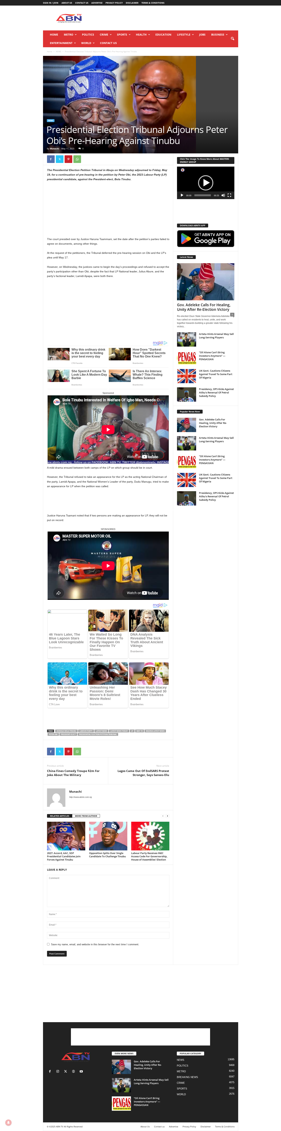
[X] (59, 159)
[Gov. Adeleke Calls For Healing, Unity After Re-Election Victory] (205, 281)
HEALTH (141, 34)
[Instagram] (59, 1071)
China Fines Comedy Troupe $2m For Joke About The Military (73, 773)
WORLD (86, 43)
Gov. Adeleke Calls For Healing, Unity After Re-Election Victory (204, 307)
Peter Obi (53, 734)
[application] (205, 183)
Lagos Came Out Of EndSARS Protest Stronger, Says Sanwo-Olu (143, 773)
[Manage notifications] (8, 1123)
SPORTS (122, 34)
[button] (232, 39)
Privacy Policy (114, 2)
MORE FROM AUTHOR (86, 815)
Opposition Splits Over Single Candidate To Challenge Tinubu (107, 854)
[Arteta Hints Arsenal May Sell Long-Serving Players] (186, 339)
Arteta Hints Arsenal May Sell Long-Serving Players (216, 335)
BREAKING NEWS (187, 1077)
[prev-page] (163, 816)
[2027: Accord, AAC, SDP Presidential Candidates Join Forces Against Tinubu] (66, 836)
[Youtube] (81, 1071)
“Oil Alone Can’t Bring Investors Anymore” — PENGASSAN (212, 356)
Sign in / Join (50, 2)
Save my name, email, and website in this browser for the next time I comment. (95, 944)
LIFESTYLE (183, 34)
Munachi (54, 148)
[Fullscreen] (229, 195)
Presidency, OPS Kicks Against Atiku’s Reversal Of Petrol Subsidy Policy (216, 392)
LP (132, 731)
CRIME (104, 34)
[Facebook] (51, 159)
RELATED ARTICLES (59, 815)
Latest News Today (119, 731)
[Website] (74, 1071)
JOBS (202, 34)
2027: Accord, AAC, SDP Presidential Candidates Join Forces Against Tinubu (63, 856)
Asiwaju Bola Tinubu (66, 731)
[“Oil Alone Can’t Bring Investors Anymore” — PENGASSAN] (186, 358)
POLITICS (88, 34)
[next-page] (167, 816)
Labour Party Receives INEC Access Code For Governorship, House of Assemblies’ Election (149, 856)
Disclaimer (132, 2)
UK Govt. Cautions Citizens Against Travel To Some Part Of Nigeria (215, 374)
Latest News (101, 731)
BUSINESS (217, 34)
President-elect (68, 734)
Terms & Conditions (152, 2)
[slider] (202, 195)
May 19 (139, 731)
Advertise (96, 2)
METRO (68, 34)
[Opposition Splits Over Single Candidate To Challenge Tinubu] (108, 836)
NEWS (58, 51)
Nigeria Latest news (155, 731)
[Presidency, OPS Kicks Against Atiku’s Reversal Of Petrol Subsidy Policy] (186, 394)
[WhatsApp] (77, 159)
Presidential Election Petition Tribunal (98, 734)
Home (54, 34)
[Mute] (223, 195)
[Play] (182, 195)
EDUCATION (163, 34)
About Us (67, 2)
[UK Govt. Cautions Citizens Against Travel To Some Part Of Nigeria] (186, 376)
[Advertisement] (168, 18)
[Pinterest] (68, 159)
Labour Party (86, 731)
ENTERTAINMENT (61, 43)
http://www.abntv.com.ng (80, 797)
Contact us (81, 2)
